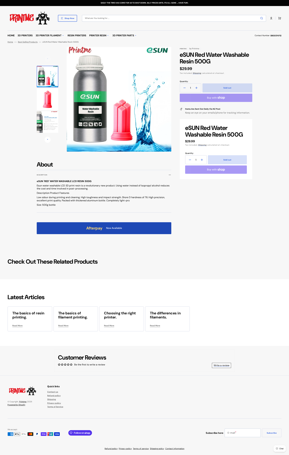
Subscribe (272, 433)
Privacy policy (54, 403)
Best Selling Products (28, 42)
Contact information (174, 448)
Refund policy (54, 395)
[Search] (262, 18)
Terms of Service (55, 406)
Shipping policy (157, 448)
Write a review (221, 365)
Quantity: (184, 81)
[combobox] (174, 18)
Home (10, 42)
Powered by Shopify (16, 405)
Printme (22, 401)
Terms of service (141, 448)
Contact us (52, 392)
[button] (271, 18)
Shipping (197, 73)
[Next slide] (48, 140)
